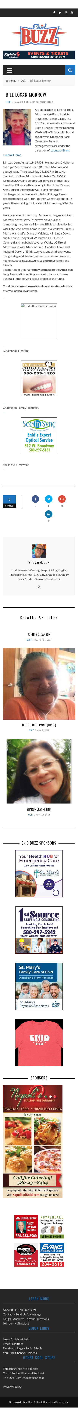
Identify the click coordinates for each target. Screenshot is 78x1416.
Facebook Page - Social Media (22, 1348)
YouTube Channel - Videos (20, 1353)
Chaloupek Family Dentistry (21, 407)
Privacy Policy (12, 1386)
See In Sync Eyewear (16, 464)
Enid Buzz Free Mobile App (20, 1368)
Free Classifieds (13, 1343)
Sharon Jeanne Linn (39, 809)
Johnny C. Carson (39, 634)
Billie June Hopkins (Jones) (39, 725)
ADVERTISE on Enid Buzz (19, 1309)
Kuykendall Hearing (16, 350)
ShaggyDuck (44, 102)
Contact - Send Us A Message (22, 1314)
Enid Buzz (28, 1402)
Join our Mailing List (16, 1323)
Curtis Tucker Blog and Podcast (23, 1373)
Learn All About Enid (16, 1339)
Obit (9, 102)
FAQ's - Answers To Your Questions (26, 1319)
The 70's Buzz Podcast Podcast (23, 1377)
